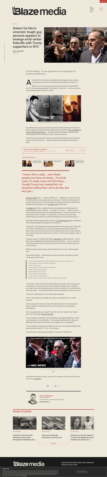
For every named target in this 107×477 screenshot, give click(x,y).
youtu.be (53, 371)
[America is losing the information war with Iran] (53, 423)
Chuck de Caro (46, 431)
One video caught (31, 198)
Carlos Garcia (75, 431)
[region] (53, 472)
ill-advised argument (62, 220)
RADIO (91, 9)
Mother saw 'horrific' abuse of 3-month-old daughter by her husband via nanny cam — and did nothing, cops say (82, 437)
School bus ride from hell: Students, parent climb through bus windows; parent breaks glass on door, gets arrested (24, 437)
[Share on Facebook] (48, 386)
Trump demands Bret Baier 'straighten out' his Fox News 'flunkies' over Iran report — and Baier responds (79, 161)
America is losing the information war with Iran (52, 436)
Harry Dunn (57, 239)
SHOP (91, 12)
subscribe (103, 1)
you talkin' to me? (53, 204)
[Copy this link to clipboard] (59, 386)
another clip (31, 208)
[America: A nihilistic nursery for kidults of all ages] (48, 163)
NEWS (91, 7)
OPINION (92, 8)
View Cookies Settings (82, 471)
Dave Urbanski (18, 51)
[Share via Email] (55, 386)
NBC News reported (47, 314)
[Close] (105, 471)
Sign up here (37, 378)
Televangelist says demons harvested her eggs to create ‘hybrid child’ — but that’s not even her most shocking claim (37, 161)
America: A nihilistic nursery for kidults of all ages (58, 161)
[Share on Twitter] (52, 386)
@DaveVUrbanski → (45, 402)
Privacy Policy (24, 475)
